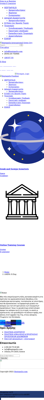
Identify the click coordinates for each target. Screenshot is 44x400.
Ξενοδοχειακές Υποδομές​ (21, 28)
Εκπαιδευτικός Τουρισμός (21, 33)
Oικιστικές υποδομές (18, 30)
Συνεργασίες (14, 15)
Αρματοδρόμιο (15, 36)
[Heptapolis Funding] (9, 76)
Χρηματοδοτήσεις (17, 10)
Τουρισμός (9, 25)
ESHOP (7, 38)
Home (6, 272)
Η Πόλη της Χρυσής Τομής (16, 23)
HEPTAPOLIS (10, 7)
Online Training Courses (12, 245)
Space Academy (4, 174)
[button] (3, 61)
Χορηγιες (13, 12)
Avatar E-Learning (8, 3)
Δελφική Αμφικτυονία (14, 18)
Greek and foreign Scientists (14, 169)
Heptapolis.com (21, 371)
